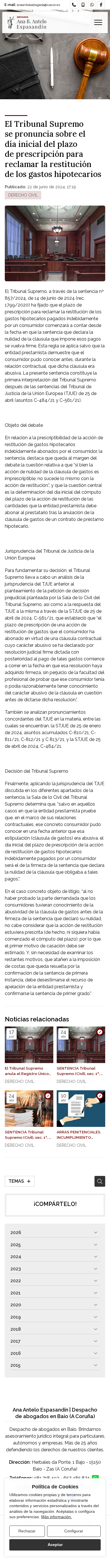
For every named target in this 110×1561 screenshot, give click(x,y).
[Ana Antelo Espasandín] (26, 22)
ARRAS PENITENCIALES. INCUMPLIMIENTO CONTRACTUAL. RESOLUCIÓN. (79, 1135)
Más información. (56, 1516)
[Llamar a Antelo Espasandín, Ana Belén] (74, 5)
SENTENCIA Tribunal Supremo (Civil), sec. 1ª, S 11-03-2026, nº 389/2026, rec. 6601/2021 (81, 1071)
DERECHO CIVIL (23, 195)
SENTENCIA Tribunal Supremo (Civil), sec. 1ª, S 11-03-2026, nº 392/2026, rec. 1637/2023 (29, 1135)
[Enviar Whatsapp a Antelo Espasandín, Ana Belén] (92, 5)
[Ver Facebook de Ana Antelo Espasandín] (101, 5)
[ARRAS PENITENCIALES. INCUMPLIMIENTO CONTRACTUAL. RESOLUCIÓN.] (81, 1108)
